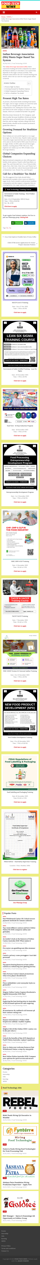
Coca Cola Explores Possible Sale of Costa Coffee (20, 237)
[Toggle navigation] (3, 12)
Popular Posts (10, 913)
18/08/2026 (6, 1042)
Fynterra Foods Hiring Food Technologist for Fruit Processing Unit (19, 1150)
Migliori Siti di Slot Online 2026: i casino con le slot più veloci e (20, 1030)
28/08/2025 (7, 63)
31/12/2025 (6, 1153)
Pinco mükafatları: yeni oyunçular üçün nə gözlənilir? (19, 984)
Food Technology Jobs (12, 1088)
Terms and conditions (8, 1248)
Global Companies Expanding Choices (17, 91)
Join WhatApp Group (20, 903)
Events (5, 1072)
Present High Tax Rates (12, 87)
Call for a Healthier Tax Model (14, 93)
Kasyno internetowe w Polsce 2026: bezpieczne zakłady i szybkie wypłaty (17, 1021)
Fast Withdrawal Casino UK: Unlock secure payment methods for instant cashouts (19, 920)
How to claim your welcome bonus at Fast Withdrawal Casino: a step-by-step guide (18, 1048)
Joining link (24, 217)
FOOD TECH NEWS (21, 1259)
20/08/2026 (7, 1005)
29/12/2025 (6, 1187)
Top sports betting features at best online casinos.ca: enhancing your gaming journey (19, 966)
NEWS (5, 51)
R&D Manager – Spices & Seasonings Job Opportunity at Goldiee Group (19, 1217)
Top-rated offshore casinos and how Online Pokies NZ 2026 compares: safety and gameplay (19, 930)
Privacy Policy (6, 1246)
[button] (28, 84)
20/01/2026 (7, 1120)
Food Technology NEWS (19, 63)
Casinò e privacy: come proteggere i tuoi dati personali (19, 956)
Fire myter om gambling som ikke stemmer (19, 948)
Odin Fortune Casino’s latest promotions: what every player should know (18, 975)
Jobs (4, 1077)
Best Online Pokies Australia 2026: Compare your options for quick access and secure (19, 1057)
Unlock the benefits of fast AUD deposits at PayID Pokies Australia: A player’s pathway (19, 1039)
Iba (7, 228)
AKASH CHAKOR (23, 1261)
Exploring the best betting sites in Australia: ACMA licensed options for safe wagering (19, 1002)
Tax (10, 228)
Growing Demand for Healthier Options (17, 89)
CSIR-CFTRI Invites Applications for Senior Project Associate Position (21, 244)
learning (5, 1079)
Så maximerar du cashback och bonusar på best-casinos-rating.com (19, 1011)
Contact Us (5, 1251)
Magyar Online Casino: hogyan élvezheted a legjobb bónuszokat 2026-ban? (19, 993)
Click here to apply (10, 206)
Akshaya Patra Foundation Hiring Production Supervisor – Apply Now (17, 1183)
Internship (6, 1074)
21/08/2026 (6, 923)
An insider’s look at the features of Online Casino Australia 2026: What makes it (18, 940)
